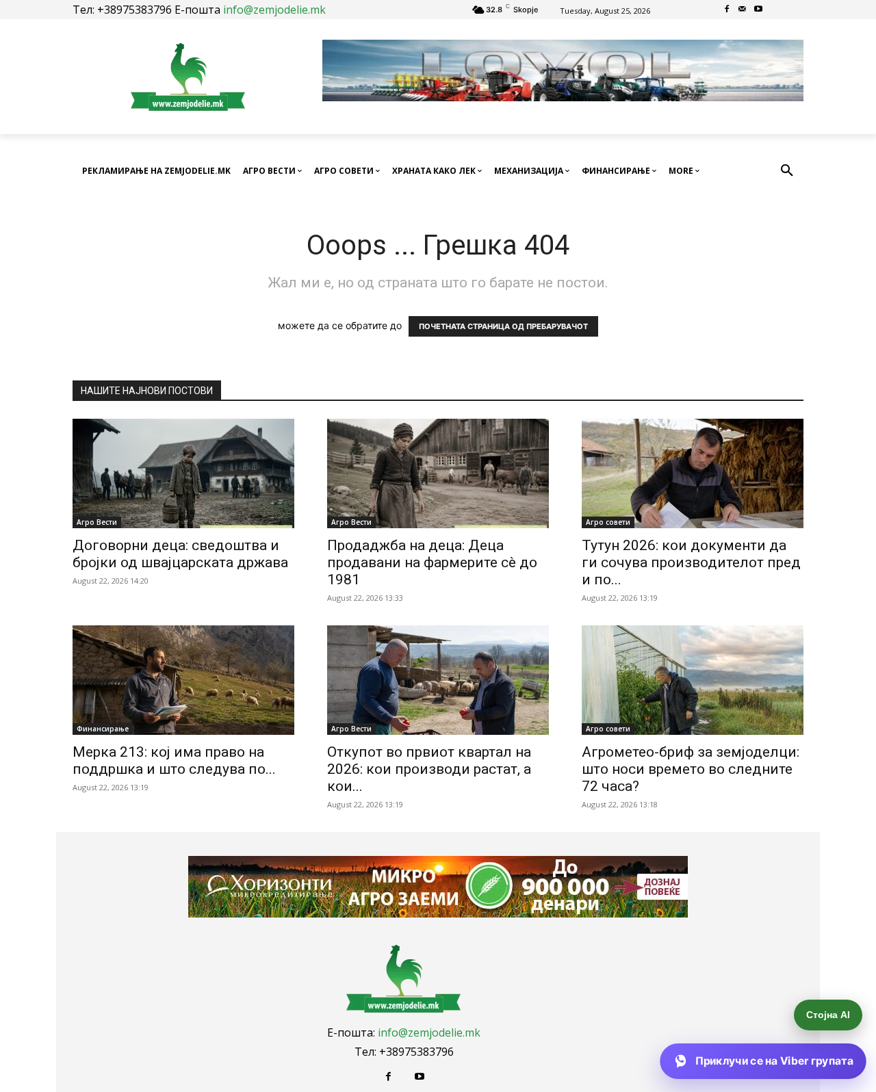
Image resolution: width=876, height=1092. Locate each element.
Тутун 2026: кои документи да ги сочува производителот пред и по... (691, 562)
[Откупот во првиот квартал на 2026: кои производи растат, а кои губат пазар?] (438, 680)
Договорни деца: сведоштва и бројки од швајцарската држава (180, 554)
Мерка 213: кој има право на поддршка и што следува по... (174, 760)
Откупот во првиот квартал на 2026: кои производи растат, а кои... (429, 769)
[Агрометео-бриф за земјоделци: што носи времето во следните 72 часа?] (692, 680)
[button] (787, 171)
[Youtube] (758, 10)
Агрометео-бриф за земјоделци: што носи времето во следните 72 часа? (690, 769)
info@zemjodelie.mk (274, 9)
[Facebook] (727, 10)
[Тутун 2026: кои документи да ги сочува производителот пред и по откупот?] (692, 473)
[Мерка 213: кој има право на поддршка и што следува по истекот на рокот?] (183, 680)
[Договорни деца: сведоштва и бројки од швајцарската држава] (183, 473)
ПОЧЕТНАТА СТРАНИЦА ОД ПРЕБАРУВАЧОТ (503, 326)
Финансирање (103, 728)
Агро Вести (97, 522)
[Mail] (743, 10)
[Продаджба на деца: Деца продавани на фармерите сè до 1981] (438, 473)
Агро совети (608, 522)
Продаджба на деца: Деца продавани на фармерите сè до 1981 (432, 562)
